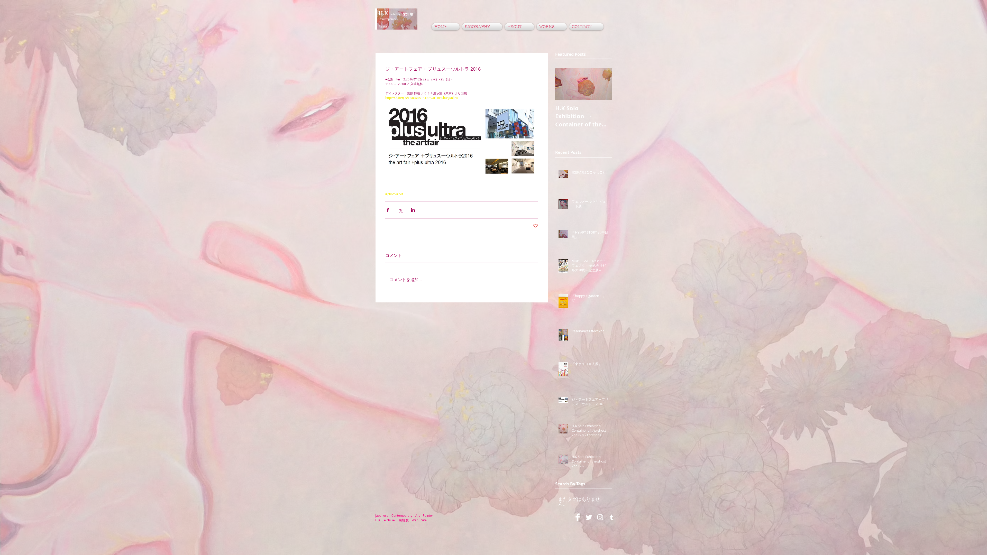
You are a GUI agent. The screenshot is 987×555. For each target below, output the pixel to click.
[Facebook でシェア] (387, 210)
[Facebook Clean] (577, 517)
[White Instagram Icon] (600, 517)
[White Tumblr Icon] (611, 517)
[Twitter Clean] (589, 517)
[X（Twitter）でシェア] (400, 210)
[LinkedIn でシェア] (412, 210)
